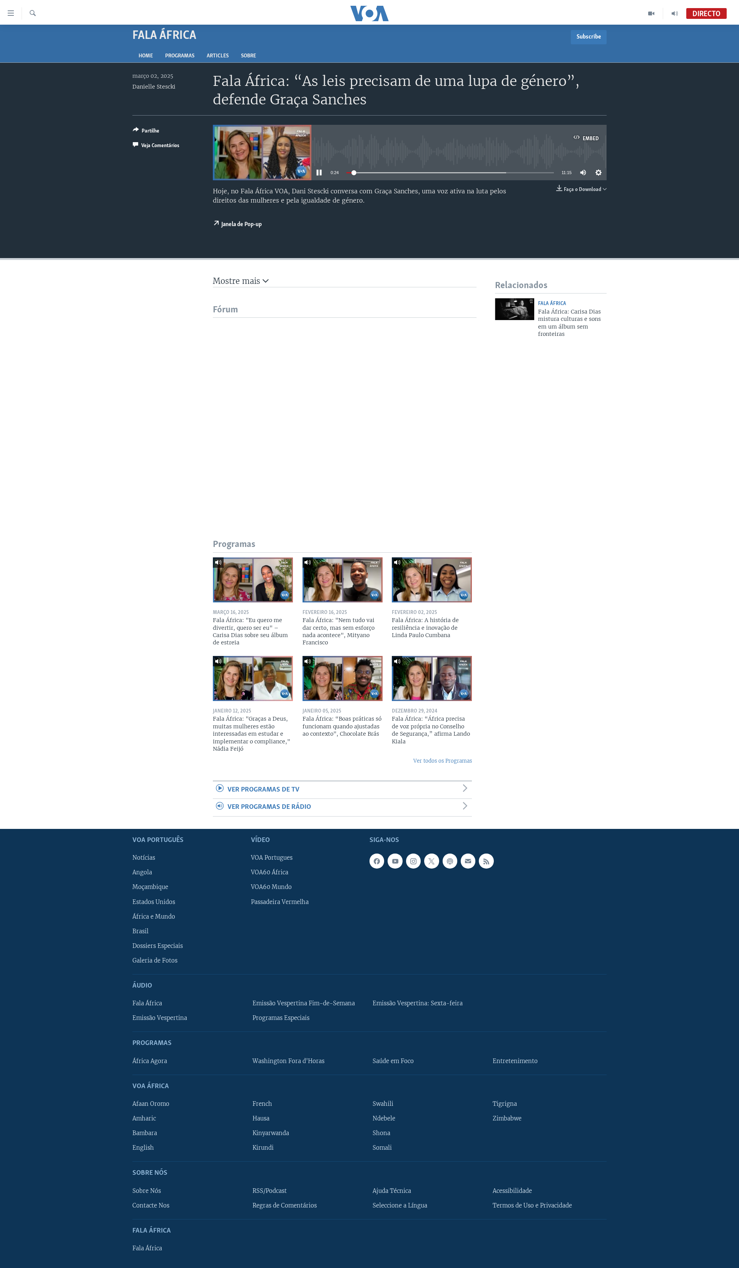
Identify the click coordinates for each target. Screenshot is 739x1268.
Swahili (383, 1103)
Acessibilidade (512, 1190)
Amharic (144, 1118)
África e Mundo (153, 916)
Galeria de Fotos (154, 960)
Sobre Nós (146, 1190)
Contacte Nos (150, 1205)
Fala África (552, 303)
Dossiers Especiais (157, 945)
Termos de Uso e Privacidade (532, 1205)
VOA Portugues (272, 857)
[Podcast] (450, 861)
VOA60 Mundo (271, 887)
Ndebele (384, 1118)
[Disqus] (345, 414)
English (143, 1147)
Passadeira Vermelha (280, 901)
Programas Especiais (280, 1018)
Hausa (260, 1118)
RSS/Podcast (269, 1190)
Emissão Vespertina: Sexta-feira (418, 1003)
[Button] (146, 132)
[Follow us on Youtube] (395, 861)
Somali (382, 1147)
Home (146, 56)
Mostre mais (237, 281)
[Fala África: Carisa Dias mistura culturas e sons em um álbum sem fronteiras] (514, 309)
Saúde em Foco (393, 1060)
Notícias (143, 857)
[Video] (651, 13)
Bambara (144, 1133)
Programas (179, 56)
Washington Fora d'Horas (288, 1060)
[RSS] (486, 861)
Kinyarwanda (270, 1133)
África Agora (149, 1060)
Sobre (248, 56)
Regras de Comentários (284, 1205)
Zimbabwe (507, 1118)
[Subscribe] (468, 861)
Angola (142, 872)
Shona (381, 1133)
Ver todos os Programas (442, 761)
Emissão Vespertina (159, 1018)
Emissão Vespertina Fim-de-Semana (303, 1003)
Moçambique (150, 887)
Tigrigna (505, 1103)
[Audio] (674, 13)
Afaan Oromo (150, 1103)
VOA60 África (269, 872)
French (262, 1103)
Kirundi (263, 1147)
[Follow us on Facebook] (377, 861)
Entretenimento (515, 1060)
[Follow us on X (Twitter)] (431, 861)
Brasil (140, 931)
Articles (218, 56)
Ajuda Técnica (392, 1190)
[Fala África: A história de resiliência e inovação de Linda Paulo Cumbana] (432, 579)
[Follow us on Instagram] (413, 861)
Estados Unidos (153, 901)
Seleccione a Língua (400, 1205)
